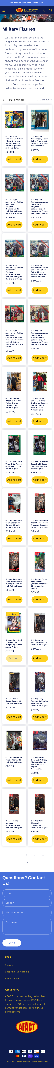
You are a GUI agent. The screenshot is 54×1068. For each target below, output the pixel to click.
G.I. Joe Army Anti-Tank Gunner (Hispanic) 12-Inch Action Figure (14, 643)
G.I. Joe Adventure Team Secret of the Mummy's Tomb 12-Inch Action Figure (39, 524)
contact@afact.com (16, 1008)
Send (12, 943)
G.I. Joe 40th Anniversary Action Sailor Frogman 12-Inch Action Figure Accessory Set (39, 141)
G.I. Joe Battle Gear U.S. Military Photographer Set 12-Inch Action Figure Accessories (39, 763)
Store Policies (12, 979)
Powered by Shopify (41, 1061)
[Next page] (35, 862)
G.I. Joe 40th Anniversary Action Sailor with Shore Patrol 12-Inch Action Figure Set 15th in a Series (39, 271)
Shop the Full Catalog (17, 972)
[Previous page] (9, 855)
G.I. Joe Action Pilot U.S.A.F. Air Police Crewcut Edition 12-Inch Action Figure (13, 403)
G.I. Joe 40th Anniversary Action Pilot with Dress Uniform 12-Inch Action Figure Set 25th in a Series (14, 142)
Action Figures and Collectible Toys (23, 1061)
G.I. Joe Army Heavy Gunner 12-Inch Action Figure (39, 642)
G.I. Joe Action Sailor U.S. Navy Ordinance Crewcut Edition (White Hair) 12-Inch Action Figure (39, 404)
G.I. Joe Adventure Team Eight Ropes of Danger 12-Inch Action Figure (14, 465)
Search (9, 965)
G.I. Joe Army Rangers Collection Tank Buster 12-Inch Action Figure (39, 702)
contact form (12, 1012)
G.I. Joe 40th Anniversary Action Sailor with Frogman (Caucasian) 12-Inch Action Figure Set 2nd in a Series (14, 206)
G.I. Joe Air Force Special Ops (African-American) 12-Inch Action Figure (39, 583)
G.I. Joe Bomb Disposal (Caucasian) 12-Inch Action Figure (14, 824)
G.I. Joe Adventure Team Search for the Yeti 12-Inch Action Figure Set (14, 524)
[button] (4, 10)
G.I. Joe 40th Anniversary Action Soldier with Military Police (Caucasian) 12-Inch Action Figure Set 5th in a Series (39, 337)
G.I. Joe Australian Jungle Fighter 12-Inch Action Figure (14, 760)
